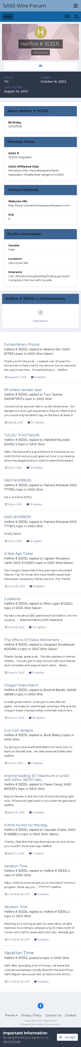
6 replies (40, 377)
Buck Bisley (52, 735)
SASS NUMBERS (17, 480)
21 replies (38, 672)
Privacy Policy (31, 1015)
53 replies (36, 467)
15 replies (35, 504)
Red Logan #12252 (57, 603)
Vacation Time (15, 866)
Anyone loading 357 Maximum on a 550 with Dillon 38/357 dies (36, 778)
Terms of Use (11, 1041)
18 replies (38, 717)
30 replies (38, 627)
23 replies (37, 422)
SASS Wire (44, 399)
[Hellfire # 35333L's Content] (40, 66)
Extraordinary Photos (21, 344)
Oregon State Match (21, 685)
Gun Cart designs (18, 730)
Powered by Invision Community (40, 1024)
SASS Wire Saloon (40, 354)
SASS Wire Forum (24, 6)
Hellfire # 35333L (16, 349)
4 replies (38, 812)
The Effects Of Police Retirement (31, 640)
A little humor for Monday (25, 825)
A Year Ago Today (18, 554)
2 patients (12, 599)
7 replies (38, 853)
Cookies (70, 1015)
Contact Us (53, 1015)
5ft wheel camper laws (23, 390)
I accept (69, 1037)
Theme (10, 1015)
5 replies (43, 894)
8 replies (38, 586)
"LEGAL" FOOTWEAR (21, 435)
